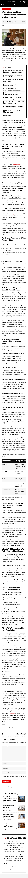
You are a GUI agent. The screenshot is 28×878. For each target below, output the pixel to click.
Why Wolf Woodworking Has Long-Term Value (12, 111)
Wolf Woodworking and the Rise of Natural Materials (13, 84)
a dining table (13, 214)
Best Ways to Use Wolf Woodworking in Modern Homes (12, 89)
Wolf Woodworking (18, 164)
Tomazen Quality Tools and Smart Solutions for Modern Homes (9, 809)
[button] (3, 2)
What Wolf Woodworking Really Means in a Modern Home (13, 75)
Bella (4, 814)
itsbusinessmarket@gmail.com (16, 863)
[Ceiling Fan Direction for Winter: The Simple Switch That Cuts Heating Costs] (21, 825)
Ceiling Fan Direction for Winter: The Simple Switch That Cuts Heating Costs (10, 827)
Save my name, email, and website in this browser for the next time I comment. (15, 777)
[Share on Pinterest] (10, 22)
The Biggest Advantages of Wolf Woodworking (13, 80)
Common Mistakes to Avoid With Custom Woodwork (13, 107)
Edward (3, 25)
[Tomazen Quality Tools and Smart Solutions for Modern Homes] (21, 808)
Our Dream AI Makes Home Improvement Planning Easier (8, 818)
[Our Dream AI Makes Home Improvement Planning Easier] (21, 816)
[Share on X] (8, 22)
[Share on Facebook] (5, 22)
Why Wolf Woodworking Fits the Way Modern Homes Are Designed (13, 71)
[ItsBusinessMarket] (10, 2)
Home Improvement (6, 9)
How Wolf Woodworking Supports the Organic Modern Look (13, 93)
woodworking (11, 713)
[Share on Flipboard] (21, 734)
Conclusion (8, 115)
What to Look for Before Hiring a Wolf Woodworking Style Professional (13, 98)
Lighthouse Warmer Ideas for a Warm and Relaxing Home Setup (10, 800)
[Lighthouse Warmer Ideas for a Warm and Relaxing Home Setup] (21, 799)
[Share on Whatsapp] (12, 22)
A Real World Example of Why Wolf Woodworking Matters (13, 102)
